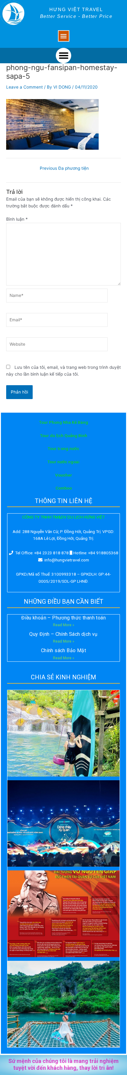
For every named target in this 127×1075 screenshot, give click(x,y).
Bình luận (17, 219)
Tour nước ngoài (63, 461)
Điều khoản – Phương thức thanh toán (63, 618)
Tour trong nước (63, 448)
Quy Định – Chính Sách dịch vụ (63, 634)
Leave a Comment (24, 87)
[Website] (57, 345)
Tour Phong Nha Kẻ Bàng (63, 422)
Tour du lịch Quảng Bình (63, 435)
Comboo (63, 487)
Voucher (63, 475)
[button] (63, 36)
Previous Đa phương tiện (64, 168)
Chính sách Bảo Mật (63, 650)
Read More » (63, 625)
